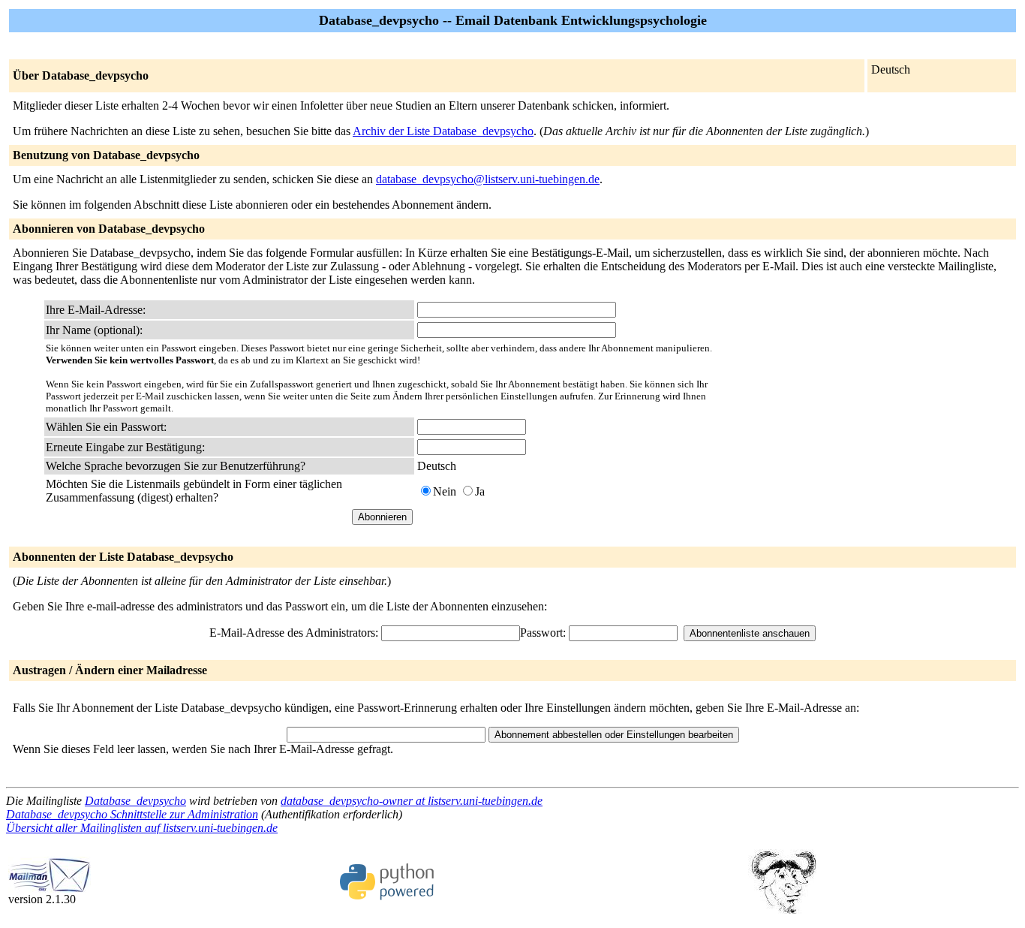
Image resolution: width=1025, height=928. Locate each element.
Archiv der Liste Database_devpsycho (443, 131)
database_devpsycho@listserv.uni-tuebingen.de (488, 179)
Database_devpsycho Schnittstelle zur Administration (132, 814)
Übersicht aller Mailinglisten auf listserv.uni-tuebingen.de (142, 827)
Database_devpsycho (135, 800)
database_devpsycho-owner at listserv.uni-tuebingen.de (412, 800)
